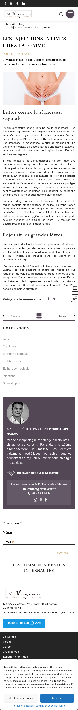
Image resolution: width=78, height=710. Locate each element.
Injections (9, 375)
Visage (7, 641)
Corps (7, 646)
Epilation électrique (15, 353)
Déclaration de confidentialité (50, 706)
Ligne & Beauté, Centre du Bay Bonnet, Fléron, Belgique (38, 612)
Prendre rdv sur (18, 623)
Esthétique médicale (16, 368)
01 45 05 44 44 (12, 607)
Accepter (57, 698)
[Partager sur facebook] (48, 299)
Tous (6, 339)
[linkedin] (23, 4)
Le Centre (9, 636)
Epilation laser (12, 361)
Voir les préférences (21, 698)
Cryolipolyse (11, 346)
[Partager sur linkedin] (53, 299)
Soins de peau (12, 383)
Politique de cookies (23, 706)
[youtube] (11, 4)
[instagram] (4, 4)
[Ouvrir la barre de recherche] (61, 14)
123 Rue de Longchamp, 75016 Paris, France (30, 603)
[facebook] (17, 4)
